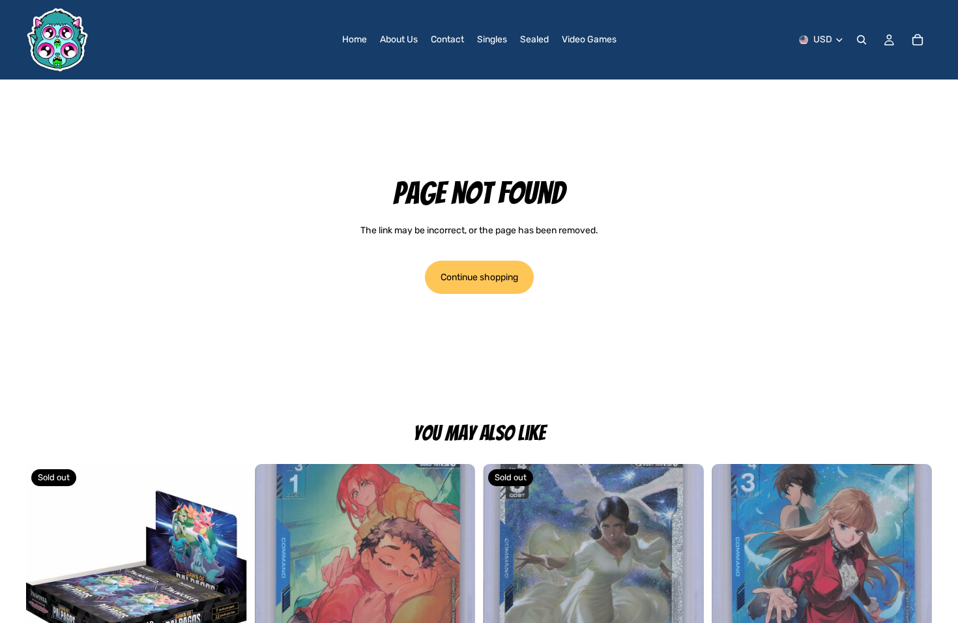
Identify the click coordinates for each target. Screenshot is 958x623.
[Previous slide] (274, 574)
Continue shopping (479, 277)
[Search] (861, 39)
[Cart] (917, 39)
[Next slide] (455, 574)
